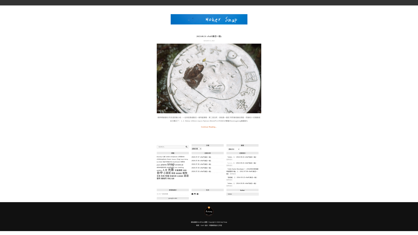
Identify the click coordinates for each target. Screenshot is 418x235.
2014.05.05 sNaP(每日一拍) (246, 183)
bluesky (159, 157)
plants (164, 165)
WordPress (200, 222)
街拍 (163, 176)
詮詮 (186, 175)
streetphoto (162, 167)
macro (169, 162)
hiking (186, 159)
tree (176, 167)
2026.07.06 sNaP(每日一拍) (201, 160)
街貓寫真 (173, 176)
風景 (172, 178)
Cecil (202, 225)
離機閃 (164, 178)
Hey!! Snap (209, 211)
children (181, 157)
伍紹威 (230, 177)
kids (160, 162)
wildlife (159, 170)
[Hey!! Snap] (209, 20)
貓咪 (159, 178)
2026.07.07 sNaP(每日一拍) (201, 157)
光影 (171, 170)
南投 (185, 170)
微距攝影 (179, 173)
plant (158, 165)
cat (164, 156)
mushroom (176, 162)
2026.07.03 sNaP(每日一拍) (201, 171)
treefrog (181, 167)
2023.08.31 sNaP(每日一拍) (209, 36)
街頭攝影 (180, 176)
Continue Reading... (209, 127)
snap (171, 164)
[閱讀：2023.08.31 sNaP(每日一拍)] (209, 113)
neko (182, 162)
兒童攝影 (179, 170)
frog (178, 159)
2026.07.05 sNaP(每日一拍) (201, 164)
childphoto (174, 156)
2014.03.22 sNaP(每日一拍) (246, 177)
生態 (158, 176)
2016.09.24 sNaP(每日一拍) (246, 157)
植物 (185, 173)
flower (169, 159)
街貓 (167, 176)
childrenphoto (162, 159)
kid (158, 162)
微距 (173, 173)
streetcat (179, 165)
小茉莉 (167, 173)
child (168, 157)
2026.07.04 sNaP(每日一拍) (201, 168)
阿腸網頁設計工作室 (215, 225)
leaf (164, 162)
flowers (174, 159)
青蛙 (169, 178)
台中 (160, 173)
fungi (182, 159)
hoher (230, 157)
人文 (164, 170)
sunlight (170, 167)
